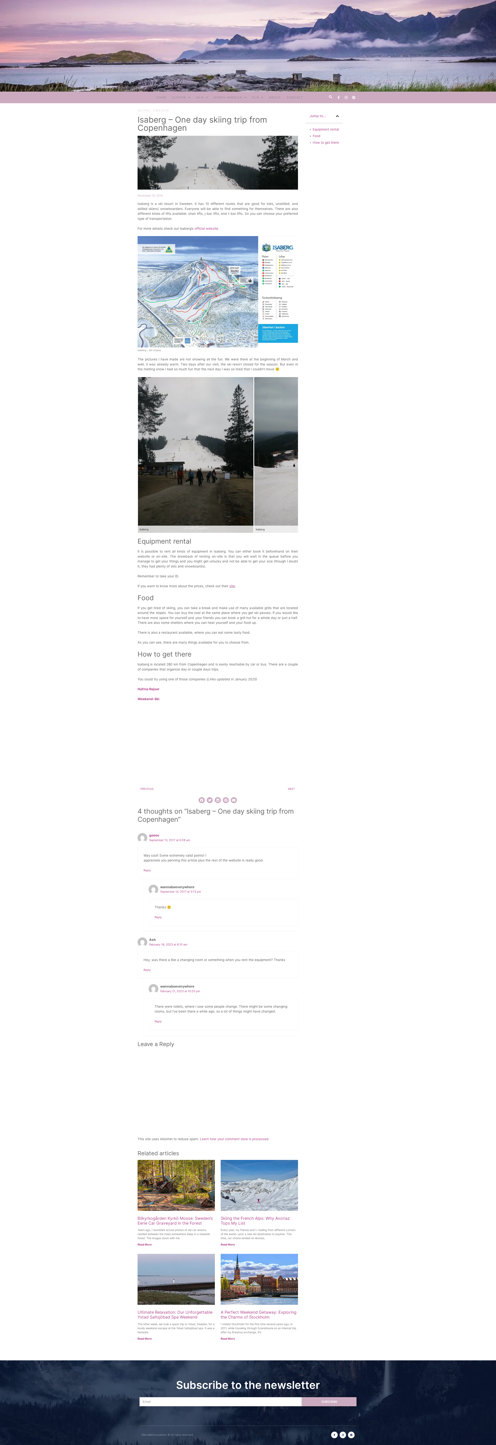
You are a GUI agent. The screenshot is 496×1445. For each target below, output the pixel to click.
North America (228, 97)
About (275, 97)
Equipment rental (326, 129)
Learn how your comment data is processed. (235, 1139)
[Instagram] (346, 97)
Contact (295, 97)
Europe (179, 97)
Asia (200, 97)
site (232, 586)
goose (154, 835)
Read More (145, 1244)
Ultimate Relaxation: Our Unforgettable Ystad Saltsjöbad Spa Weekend (175, 1314)
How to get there (326, 142)
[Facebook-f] (338, 97)
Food (316, 136)
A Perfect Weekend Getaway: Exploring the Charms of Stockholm (258, 1314)
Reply (147, 870)
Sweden (161, 110)
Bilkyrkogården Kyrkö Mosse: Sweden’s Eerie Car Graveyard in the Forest (175, 1221)
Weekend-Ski (148, 699)
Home (161, 97)
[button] (330, 97)
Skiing (144, 110)
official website (206, 228)
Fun (255, 97)
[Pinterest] (353, 97)
